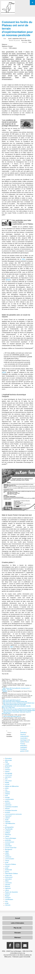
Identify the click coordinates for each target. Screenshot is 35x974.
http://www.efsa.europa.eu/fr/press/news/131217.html (19, 709)
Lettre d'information (17, 923)
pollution (7, 792)
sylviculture (8, 879)
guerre (7, 871)
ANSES (5, 691)
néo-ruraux (8, 780)
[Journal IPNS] (8, 3)
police (7, 788)
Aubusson (8, 834)
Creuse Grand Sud (10, 847)
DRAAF (8, 279)
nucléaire (8, 831)
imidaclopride (24, 736)
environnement (9, 842)
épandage (23, 740)
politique (7, 832)
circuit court (8, 775)
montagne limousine (11, 810)
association (8, 845)
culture (7, 836)
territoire (7, 812)
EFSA (4, 372)
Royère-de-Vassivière (11, 892)
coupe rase (8, 875)
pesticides (23, 745)
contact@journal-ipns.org (17, 953)
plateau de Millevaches (12, 786)
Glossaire (17, 932)
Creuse (7, 767)
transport (7, 897)
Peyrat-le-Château (10, 864)
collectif (7, 818)
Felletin (7, 855)
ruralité (7, 764)
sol (28, 740)
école (6, 862)
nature (7, 890)
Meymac (7, 886)
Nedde (7, 782)
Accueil (17, 918)
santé (6, 868)
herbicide (23, 732)
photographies (9, 827)
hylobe (22, 742)
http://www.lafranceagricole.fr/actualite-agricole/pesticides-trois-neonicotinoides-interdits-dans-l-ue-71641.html (16, 706)
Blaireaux (17, 937)
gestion (22, 751)
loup (6, 901)
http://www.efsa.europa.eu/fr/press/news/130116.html (18, 703)
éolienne (7, 894)
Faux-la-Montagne (10, 838)
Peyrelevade (9, 829)
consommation (9, 799)
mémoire (7, 803)
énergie (7, 797)
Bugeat (7, 895)
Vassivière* (8, 816)
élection (7, 808)
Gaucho (22, 734)
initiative (7, 793)
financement (8, 877)
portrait (7, 866)
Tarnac (7, 860)
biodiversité (8, 869)
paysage (7, 844)
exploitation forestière (11, 806)
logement (8, 888)
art (6, 825)
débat (6, 881)
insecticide (23, 738)
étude (6, 819)
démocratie (8, 760)
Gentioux (7, 769)
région (7, 851)
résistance (8, 857)
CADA (7, 853)
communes (8, 882)
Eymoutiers (8, 758)
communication (9, 858)
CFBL (24, 259)
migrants (7, 821)
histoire (7, 771)
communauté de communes (13, 814)
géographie (8, 766)
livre (6, 779)
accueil (7, 784)
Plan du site (17, 928)
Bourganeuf (8, 849)
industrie (7, 884)
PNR (11, 647)
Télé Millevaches (10, 823)
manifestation (9, 899)
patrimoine (8, 805)
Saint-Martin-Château (11, 873)
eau (6, 790)
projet (6, 903)
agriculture (8, 777)
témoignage (8, 773)
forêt (27, 751)
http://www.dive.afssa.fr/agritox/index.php (15, 701)
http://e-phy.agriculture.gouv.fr (11, 700)
